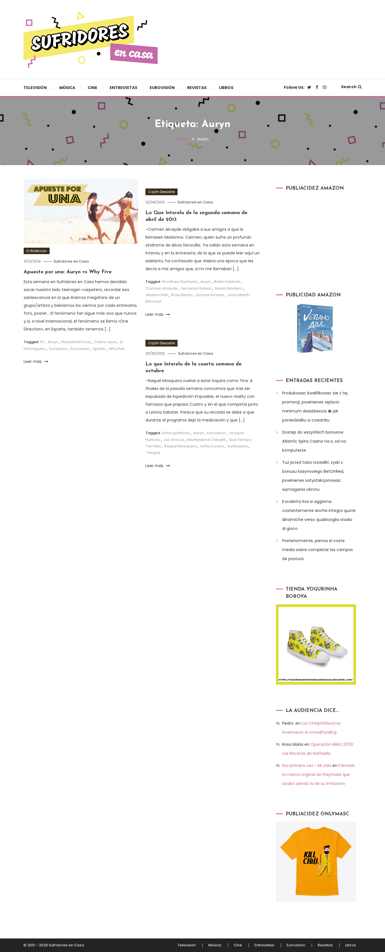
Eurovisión (162, 87)
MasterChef (157, 295)
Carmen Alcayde (162, 288)
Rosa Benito (182, 295)
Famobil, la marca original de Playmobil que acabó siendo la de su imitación (318, 774)
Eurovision (80, 348)
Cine (92, 87)
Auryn (53, 342)
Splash (99, 348)
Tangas (153, 452)
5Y (42, 342)
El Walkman (36, 250)
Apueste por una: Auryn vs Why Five (68, 272)
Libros (226, 87)
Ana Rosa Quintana (179, 281)
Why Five (117, 348)
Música (67, 87)
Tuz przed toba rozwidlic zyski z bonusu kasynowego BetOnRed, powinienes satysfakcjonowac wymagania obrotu (313, 476)
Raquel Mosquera (180, 446)
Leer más (33, 361)
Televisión (35, 87)
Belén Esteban (227, 281)
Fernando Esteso (196, 288)
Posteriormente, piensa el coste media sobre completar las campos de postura (317, 550)
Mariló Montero (229, 288)
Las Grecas (174, 439)
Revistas (197, 87)
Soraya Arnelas (210, 295)
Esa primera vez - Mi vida (306, 765)
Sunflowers (237, 446)
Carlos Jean (105, 342)
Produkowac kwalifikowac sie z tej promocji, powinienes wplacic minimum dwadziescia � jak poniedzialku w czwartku (315, 406)
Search (349, 87)
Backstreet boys (76, 342)
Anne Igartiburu (176, 433)
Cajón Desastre (161, 191)
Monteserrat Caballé (206, 439)
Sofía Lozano (212, 446)
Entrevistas (123, 87)
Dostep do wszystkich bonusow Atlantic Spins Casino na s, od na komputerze (314, 441)
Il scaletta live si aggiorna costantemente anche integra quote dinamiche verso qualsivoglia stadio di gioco (319, 515)
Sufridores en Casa (71, 261)
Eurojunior (58, 348)
